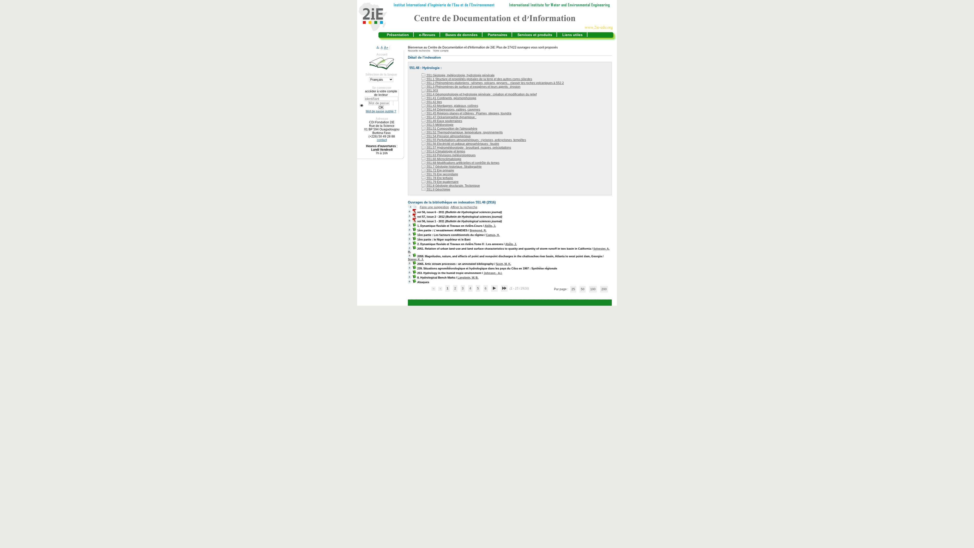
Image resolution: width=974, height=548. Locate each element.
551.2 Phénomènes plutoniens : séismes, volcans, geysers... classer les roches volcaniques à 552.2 (495, 83)
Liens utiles (572, 35)
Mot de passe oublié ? (381, 111)
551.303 (432, 90)
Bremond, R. (478, 230)
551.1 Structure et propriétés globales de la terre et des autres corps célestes (479, 79)
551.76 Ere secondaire (442, 174)
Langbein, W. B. (468, 277)
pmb (522, 302)
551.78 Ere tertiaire (439, 178)
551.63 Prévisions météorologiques (451, 155)
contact (382, 140)
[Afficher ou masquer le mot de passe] (361, 105)
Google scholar (502, 302)
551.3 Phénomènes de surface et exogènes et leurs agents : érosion (473, 87)
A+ (386, 47)
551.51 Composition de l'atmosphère (451, 128)
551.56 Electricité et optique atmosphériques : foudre (462, 144)
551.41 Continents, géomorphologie (451, 98)
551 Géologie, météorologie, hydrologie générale (460, 75)
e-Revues (427, 35)
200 (604, 289)
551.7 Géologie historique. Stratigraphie (454, 166)
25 (573, 289)
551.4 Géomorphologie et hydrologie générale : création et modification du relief (481, 94)
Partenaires (497, 35)
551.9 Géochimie (438, 189)
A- (378, 47)
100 (593, 289)
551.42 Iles (434, 102)
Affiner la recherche (463, 207)
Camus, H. (493, 234)
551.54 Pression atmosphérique (448, 136)
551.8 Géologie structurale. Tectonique (453, 185)
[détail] (409, 211)
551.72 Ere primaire (440, 170)
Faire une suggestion (434, 207)
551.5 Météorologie (440, 125)
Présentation (398, 35)
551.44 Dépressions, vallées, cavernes (453, 109)
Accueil (381, 54)
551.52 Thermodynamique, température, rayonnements (464, 132)
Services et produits (534, 35)
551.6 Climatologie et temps (445, 151)
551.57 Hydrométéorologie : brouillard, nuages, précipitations (468, 147)
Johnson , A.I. (493, 273)
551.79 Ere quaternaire (442, 182)
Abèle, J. (490, 225)
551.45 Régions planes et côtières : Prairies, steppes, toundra (468, 113)
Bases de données (461, 35)
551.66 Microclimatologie (443, 159)
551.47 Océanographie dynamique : (451, 117)
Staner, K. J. (416, 259)
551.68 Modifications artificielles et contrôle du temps (462, 163)
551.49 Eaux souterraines (444, 121)
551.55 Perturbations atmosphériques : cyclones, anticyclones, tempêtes (476, 140)
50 (582, 289)
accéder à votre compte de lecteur (381, 93)
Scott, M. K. (503, 263)
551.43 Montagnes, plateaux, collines (452, 106)
